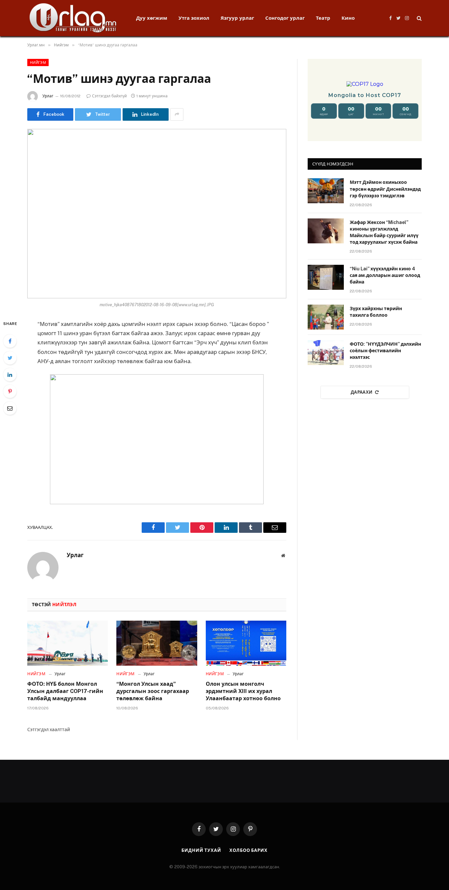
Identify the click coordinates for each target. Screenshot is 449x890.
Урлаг (47, 96)
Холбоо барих (248, 850)
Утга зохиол (193, 18)
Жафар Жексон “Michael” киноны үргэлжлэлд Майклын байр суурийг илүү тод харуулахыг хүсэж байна (384, 232)
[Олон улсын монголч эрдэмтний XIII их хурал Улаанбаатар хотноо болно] (246, 643)
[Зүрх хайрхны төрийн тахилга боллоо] (326, 317)
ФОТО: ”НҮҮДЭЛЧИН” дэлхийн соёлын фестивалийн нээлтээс (385, 350)
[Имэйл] (9, 408)
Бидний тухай (201, 850)
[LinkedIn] (9, 374)
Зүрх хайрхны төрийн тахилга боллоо (376, 312)
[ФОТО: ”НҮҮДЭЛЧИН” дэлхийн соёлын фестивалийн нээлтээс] (326, 352)
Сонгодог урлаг (285, 18)
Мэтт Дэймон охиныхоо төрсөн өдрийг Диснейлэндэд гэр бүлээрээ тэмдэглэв (385, 189)
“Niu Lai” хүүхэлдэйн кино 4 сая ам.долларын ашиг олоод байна (385, 275)
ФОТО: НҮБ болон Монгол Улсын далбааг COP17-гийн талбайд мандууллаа (65, 691)
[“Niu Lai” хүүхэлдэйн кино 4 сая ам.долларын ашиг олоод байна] (326, 277)
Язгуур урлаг (237, 18)
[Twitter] (9, 357)
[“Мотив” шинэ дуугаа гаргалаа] (156, 213)
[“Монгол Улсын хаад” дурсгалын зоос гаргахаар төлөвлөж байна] (156, 643)
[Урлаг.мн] (73, 18)
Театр (323, 18)
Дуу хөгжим (151, 18)
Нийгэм (38, 62)
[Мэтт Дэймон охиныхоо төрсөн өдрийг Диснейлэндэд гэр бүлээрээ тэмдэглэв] (326, 190)
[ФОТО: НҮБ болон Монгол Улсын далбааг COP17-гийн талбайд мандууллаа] (67, 643)
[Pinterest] (9, 391)
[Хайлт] (418, 18)
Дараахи (362, 392)
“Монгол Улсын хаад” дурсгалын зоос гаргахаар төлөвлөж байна (152, 691)
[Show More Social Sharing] (176, 114)
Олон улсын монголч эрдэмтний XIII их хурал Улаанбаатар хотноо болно (243, 691)
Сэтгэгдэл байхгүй (109, 96)
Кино (348, 18)
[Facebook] (9, 341)
